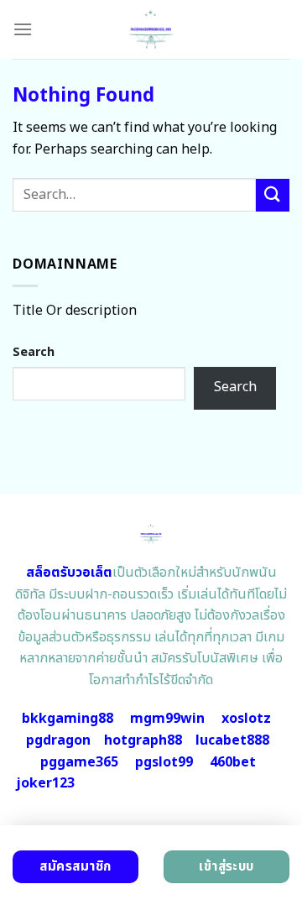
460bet (233, 762)
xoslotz (246, 719)
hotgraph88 (143, 740)
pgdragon (58, 740)
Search (34, 352)
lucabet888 (232, 740)
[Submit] (272, 195)
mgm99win (167, 719)
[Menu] (23, 29)
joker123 (45, 783)
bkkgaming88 (67, 719)
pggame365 (79, 762)
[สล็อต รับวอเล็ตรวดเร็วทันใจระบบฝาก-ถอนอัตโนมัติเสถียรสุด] (151, 29)
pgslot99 (164, 762)
